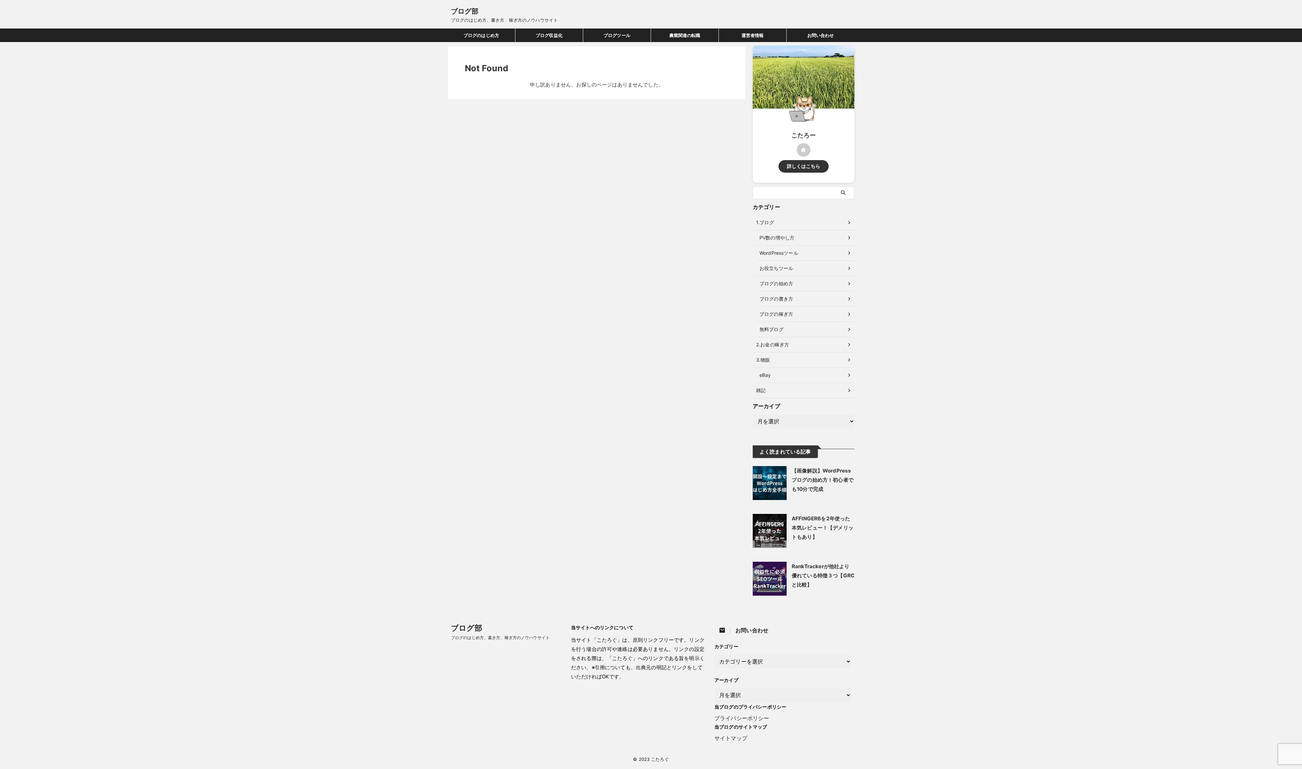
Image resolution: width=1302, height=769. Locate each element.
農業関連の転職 (685, 35)
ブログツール (617, 35)
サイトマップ (730, 738)
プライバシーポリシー (741, 718)
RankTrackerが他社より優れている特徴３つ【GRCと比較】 (823, 575)
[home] (803, 150)
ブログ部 (464, 11)
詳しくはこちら (804, 166)
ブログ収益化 (549, 35)
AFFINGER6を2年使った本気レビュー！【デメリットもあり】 (822, 527)
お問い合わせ (820, 35)
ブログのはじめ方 (481, 35)
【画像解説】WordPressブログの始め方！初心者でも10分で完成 (822, 479)
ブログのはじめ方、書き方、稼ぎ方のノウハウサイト (500, 637)
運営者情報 (753, 35)
